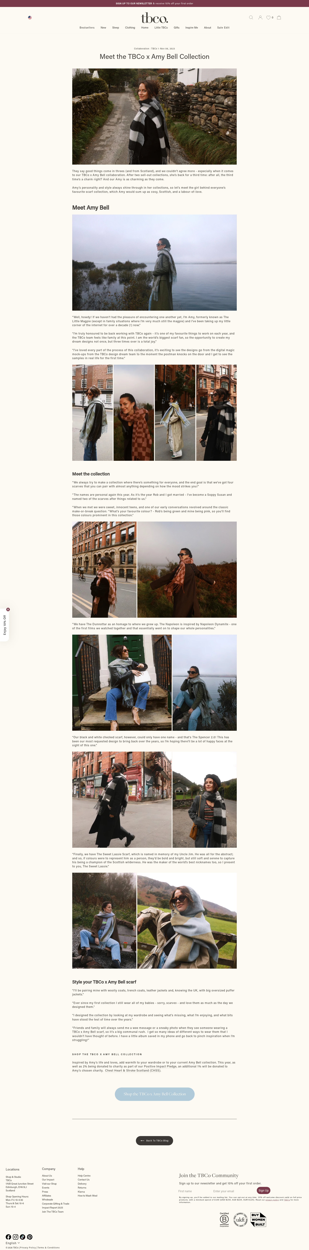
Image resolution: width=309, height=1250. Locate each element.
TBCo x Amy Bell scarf (88, 1032)
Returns (82, 1187)
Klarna (81, 1191)
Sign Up (264, 1190)
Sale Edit (223, 27)
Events (45, 1187)
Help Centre (84, 1175)
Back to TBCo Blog (157, 1140)
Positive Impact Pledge (160, 1066)
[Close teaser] (8, 609)
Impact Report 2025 (52, 1207)
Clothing (130, 27)
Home (144, 27)
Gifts (176, 27)
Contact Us (83, 1179)
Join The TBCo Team (53, 1211)
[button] (4, 625)
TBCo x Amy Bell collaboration (103, 175)
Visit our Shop (49, 1183)
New (103, 27)
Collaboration (141, 48)
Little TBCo (161, 27)
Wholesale (47, 1199)
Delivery (82, 1183)
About (207, 27)
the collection (98, 1015)
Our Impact (48, 1179)
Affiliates (46, 1195)
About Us (47, 1175)
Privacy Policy (28, 1247)
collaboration (143, 350)
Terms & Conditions (49, 1247)
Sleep (115, 27)
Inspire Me (191, 27)
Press (45, 1191)
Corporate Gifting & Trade (55, 1203)
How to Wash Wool (87, 1195)
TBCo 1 (155, 48)
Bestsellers (87, 27)
